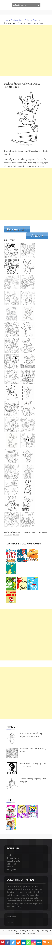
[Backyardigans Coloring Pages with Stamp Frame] (28, 393)
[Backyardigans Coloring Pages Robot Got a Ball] (12, 377)
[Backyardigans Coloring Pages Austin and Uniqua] (12, 266)
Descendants (12, 858)
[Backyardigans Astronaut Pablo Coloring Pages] (28, 314)
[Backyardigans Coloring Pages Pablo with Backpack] (12, 393)
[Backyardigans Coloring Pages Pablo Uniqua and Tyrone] (28, 424)
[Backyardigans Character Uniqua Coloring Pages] (28, 456)
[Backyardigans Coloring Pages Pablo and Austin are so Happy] (12, 298)
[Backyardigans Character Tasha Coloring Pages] (28, 409)
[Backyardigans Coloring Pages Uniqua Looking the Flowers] (12, 314)
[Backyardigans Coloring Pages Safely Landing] (12, 472)
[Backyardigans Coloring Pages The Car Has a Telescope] (28, 519)
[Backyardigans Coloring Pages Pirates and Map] (12, 361)
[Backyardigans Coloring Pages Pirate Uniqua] (28, 440)
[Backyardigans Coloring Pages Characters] (12, 456)
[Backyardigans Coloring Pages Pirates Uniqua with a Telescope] (12, 488)
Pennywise (11, 869)
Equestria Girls (13, 861)
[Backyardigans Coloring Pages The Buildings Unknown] (12, 282)
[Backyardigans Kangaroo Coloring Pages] (28, 488)
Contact (9, 922)
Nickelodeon (8, 535)
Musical (44, 532)
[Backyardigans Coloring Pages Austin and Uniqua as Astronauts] (28, 282)
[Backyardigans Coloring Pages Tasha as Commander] (12, 250)
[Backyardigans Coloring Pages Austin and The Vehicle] (12, 409)
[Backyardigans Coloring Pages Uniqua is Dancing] (12, 503)
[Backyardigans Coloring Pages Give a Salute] (28, 250)
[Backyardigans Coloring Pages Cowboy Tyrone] (12, 440)
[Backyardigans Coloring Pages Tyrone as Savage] (28, 503)
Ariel (8, 855)
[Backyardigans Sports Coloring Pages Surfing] (28, 345)
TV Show (16, 535)
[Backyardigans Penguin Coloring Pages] (28, 329)
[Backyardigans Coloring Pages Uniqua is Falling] (12, 345)
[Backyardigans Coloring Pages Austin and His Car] (12, 329)
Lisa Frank (11, 863)
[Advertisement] (26, 50)
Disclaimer (11, 916)
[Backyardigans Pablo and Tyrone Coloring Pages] (28, 361)
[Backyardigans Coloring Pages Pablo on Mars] (28, 298)
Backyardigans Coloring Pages (25, 20)
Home (6, 20)
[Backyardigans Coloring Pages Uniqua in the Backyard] (12, 519)
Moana (9, 866)
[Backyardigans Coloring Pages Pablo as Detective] (28, 266)
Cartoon (38, 532)
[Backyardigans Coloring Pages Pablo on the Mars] (12, 424)
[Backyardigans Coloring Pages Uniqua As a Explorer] (28, 472)
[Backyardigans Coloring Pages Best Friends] (28, 377)
